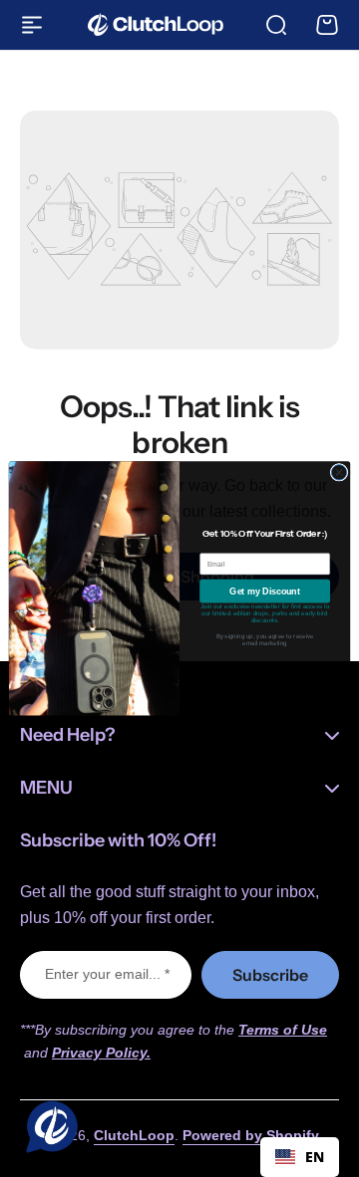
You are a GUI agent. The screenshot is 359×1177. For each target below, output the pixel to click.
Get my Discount (264, 591)
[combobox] (299, 1157)
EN (314, 1156)
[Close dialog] (338, 472)
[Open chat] (48, 1129)
